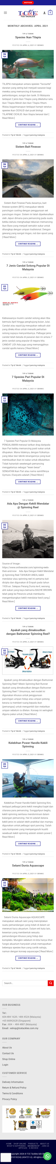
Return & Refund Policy (14, 1087)
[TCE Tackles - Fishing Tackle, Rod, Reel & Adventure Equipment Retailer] (28, 12)
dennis (40, 45)
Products (33, 1144)
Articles (23, 1148)
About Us (7, 1047)
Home (8, 1144)
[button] (5, 12)
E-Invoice (33, 1148)
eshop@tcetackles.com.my (24, 1028)
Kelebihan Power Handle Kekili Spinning (28, 744)
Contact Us (8, 1053)
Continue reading (28, 125)
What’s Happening (16, 1146)
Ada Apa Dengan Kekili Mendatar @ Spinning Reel (28, 505)
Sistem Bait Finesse (28, 146)
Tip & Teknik (28, 34)
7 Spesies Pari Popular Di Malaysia (28, 378)
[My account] (44, 12)
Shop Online (8, 1059)
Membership (34, 1146)
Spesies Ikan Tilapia (28, 37)
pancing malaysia (37, 135)
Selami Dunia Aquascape (28, 865)
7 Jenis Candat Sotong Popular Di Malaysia (28, 267)
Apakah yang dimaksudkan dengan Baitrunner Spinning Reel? (28, 632)
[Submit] (51, 983)
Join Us (45, 1146)
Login (5, 1064)
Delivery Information (13, 1082)
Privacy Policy (9, 1099)
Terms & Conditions (12, 1093)
